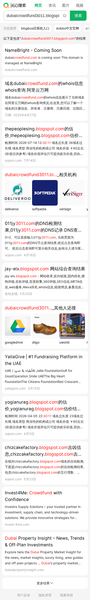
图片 (65, 5)
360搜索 (15, 5)
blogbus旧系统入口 (35, 28)
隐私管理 (45, 595)
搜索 (78, 15)
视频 (79, 5)
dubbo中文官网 (67, 28)
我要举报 (66, 595)
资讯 (52, 5)
